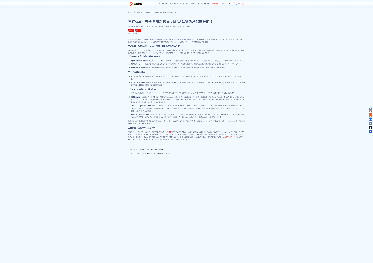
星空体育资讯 (216, 4)
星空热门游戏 (184, 4)
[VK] (370, 124)
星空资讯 (138, 30)
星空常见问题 (195, 4)
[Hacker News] (370, 116)
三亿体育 (169, 132)
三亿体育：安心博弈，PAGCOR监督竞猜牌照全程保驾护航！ (152, 153)
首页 (129, 12)
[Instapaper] (370, 127)
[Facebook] (370, 120)
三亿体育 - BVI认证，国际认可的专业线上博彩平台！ (150, 149)
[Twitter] (370, 108)
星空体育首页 (163, 4)
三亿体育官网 (227, 137)
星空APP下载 (226, 4)
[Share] (370, 131)
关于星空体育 (174, 4)
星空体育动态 (205, 4)
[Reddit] (370, 112)
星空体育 (131, 30)
